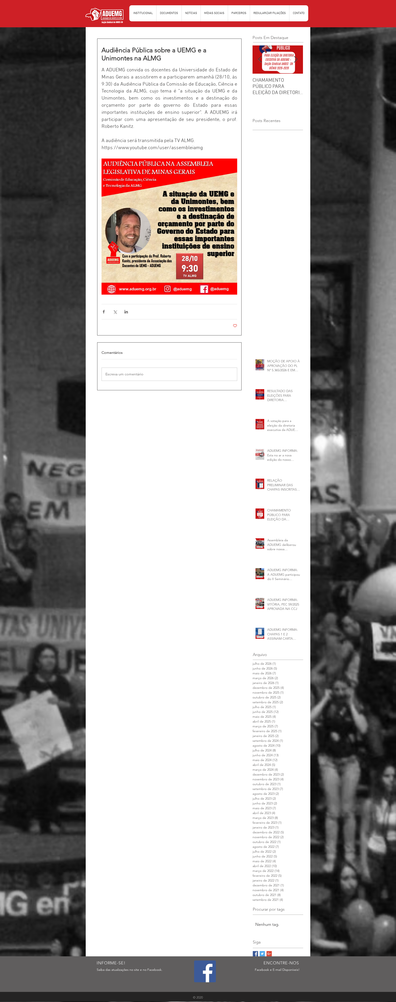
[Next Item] (296, 59)
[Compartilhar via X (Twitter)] (115, 312)
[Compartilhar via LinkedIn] (126, 312)
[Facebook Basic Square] (255, 953)
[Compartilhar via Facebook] (104, 312)
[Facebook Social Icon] (205, 971)
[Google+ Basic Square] (269, 953)
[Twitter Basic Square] (262, 953)
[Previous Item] (260, 59)
